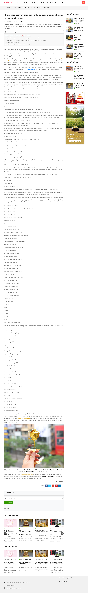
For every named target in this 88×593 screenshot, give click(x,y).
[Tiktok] (66, 581)
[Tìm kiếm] (77, 2)
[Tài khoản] (80, 2)
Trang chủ (20, 2)
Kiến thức (26, 2)
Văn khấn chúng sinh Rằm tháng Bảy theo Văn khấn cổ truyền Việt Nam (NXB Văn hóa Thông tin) (26, 40)
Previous (5, 533)
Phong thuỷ (42, 530)
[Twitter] (49, 486)
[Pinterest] (56, 486)
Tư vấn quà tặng (45, 2)
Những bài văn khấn (30, 69)
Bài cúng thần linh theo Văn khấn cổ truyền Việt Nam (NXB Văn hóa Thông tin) (23, 36)
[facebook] (59, 581)
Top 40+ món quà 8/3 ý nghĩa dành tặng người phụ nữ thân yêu (10, 533)
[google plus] (62, 581)
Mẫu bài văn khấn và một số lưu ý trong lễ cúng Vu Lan (18, 35)
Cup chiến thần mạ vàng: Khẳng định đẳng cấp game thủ (56, 533)
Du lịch (31, 2)
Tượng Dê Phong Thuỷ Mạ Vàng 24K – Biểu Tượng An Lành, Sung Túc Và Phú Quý (79, 48)
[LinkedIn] (59, 486)
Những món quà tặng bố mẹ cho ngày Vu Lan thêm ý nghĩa (18, 44)
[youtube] (64, 581)
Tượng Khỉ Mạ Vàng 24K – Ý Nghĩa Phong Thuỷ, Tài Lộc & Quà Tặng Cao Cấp (79, 39)
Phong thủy (37, 2)
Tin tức (57, 2)
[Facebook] (46, 486)
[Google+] (53, 486)
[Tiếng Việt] (83, 2)
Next (62, 533)
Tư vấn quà (6, 530)
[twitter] (61, 581)
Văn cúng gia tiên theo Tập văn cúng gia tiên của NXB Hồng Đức (20, 38)
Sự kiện (52, 2)
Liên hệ (62, 2)
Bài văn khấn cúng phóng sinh (13, 42)
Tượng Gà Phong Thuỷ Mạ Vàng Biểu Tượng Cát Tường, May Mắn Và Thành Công (78, 30)
